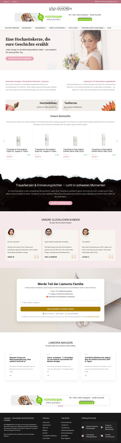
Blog (109, 28)
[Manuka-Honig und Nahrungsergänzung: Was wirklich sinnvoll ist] (23, 365)
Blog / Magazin (65, 438)
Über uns (45, 427)
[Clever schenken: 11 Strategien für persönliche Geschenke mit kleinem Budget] (60, 365)
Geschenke (64, 435)
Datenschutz (47, 425)
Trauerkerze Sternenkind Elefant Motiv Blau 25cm (102, 150)
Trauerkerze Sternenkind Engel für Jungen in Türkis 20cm (17, 151)
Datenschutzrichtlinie (93, 316)
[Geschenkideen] (32, 105)
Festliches (73, 28)
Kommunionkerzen (67, 433)
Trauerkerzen (65, 427)
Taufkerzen (26, 28)
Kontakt (45, 433)
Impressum (46, 422)
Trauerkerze (40, 28)
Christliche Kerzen (57, 28)
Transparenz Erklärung (50, 435)
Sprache (14, 1)
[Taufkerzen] (88, 105)
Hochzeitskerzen (12, 28)
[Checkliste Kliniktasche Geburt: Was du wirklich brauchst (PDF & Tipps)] (98, 365)
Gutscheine (46, 438)
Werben (45, 430)
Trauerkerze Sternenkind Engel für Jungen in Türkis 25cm (45, 151)
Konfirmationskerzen (67, 430)
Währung (6, 1)
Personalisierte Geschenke (92, 28)
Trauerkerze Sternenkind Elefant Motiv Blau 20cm (73, 150)
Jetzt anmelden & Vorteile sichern (60, 309)
